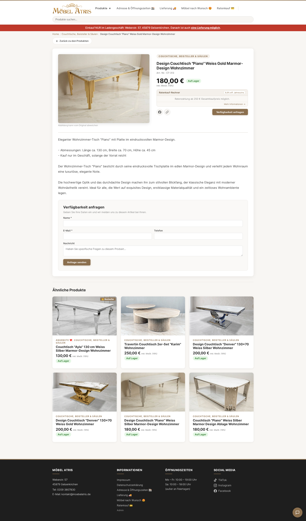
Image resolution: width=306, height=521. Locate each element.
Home (55, 34)
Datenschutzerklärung (130, 484)
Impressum (123, 479)
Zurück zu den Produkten (74, 40)
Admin (120, 510)
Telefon (158, 230)
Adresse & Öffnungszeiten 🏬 (136, 8)
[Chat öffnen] (297, 512)
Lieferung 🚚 (168, 8)
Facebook (224, 490)
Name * (67, 217)
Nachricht (69, 243)
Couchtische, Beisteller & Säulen (80, 34)
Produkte (103, 8)
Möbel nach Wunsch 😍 (196, 8)
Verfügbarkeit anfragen (230, 112)
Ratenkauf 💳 (225, 8)
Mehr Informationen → (234, 104)
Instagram (224, 485)
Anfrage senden (76, 262)
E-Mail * (67, 230)
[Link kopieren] (167, 112)
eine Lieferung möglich (205, 27)
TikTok (222, 480)
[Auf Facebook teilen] (160, 112)
